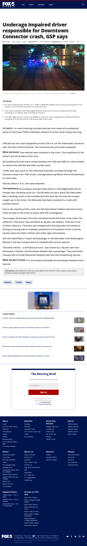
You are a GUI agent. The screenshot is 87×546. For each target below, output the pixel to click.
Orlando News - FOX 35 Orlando (11, 500)
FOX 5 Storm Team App (32, 432)
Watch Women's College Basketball (30, 519)
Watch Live (6, 481)
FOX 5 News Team (30, 462)
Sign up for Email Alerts (32, 467)
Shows (6, 451)
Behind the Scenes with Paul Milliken (11, 471)
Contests (27, 460)
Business (71, 460)
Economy (71, 457)
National (5, 429)
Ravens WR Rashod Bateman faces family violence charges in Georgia (26, 356)
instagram (79, 536)
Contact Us (28, 465)
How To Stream (29, 455)
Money (71, 451)
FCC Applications (30, 478)
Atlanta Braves (73, 424)
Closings (27, 424)
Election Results (51, 460)
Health (5, 437)
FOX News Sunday (9, 446)
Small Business (73, 465)
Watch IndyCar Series (31, 511)
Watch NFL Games (30, 497)
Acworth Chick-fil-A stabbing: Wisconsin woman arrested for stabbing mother (29, 318)
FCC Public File (29, 475)
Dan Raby (7, 42)
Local (4, 424)
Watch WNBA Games (31, 523)
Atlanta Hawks (73, 429)
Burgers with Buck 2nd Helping (10, 478)
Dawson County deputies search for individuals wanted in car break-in (26, 327)
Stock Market (72, 462)
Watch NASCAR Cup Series (31, 508)
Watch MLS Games (30, 525)
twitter (75, 536)
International (7, 432)
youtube (67, 536)
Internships (28, 472)
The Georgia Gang (9, 465)
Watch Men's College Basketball (31, 515)
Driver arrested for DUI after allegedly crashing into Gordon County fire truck (29, 337)
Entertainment (7, 439)
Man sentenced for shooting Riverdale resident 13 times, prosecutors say (27, 346)
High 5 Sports (72, 434)
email (83, 536)
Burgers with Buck (52, 427)
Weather (28, 421)
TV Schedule (7, 486)
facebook (71, 536)
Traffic (19, 282)
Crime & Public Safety (10, 427)
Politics (5, 434)
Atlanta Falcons (73, 427)
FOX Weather (28, 437)
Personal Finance (74, 455)
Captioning (28, 480)
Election (50, 451)
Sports (71, 421)
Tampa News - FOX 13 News (10, 496)
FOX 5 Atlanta (16, 42)
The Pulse (6, 457)
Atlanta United (73, 432)
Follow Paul (50, 432)
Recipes (48, 437)
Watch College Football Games (32, 501)
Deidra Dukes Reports (10, 474)
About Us (28, 451)
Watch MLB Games (31, 504)
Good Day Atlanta (50, 422)
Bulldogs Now (7, 467)
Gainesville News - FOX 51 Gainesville (10, 505)
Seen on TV (28, 457)
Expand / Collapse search (83, 4)
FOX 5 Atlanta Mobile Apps (10, 443)
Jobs (25, 470)
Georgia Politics (51, 457)
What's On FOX (8, 484)
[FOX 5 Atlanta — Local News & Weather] (10, 4)
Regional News (10, 492)
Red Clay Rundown (9, 460)
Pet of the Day (51, 434)
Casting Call (50, 429)
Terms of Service (45, 404)
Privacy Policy (46, 402)
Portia (5, 462)
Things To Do (50, 439)
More (51, 4)
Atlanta (24, 42)
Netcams (27, 427)
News (28, 282)
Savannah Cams (29, 429)
